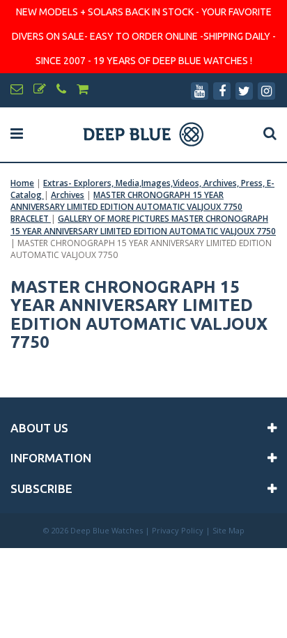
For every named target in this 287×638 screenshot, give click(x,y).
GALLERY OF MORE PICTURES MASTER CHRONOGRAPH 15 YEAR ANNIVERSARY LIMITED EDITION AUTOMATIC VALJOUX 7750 (143, 224)
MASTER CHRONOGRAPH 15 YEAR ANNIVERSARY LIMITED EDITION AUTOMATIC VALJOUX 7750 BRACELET (126, 207)
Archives (67, 195)
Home (22, 183)
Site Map (228, 530)
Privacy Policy (177, 530)
